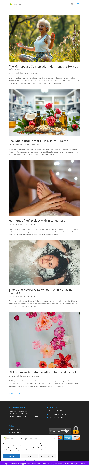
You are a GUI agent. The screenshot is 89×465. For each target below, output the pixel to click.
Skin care (34, 73)
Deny (30, 456)
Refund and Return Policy (58, 414)
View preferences (47, 456)
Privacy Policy (15, 429)
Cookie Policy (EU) (16, 433)
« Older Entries (14, 393)
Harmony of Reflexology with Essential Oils (37, 220)
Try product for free (56, 417)
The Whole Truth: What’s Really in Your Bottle (38, 141)
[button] (55, 438)
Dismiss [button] (82, 464)
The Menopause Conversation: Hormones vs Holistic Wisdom (43, 67)
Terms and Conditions (57, 411)
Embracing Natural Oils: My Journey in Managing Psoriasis (40, 291)
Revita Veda (15, 73)
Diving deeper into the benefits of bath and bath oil (43, 372)
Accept (11, 456)
